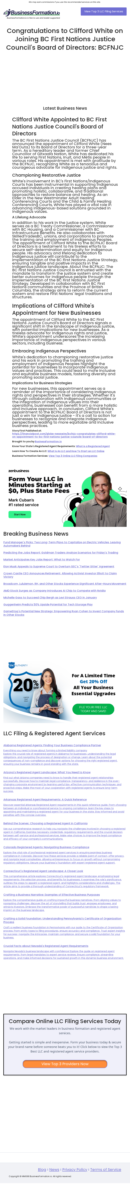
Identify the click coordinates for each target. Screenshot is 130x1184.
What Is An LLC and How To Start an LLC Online (76, 451)
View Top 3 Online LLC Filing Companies (73, 455)
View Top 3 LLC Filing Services (103, 11)
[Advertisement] (65, 77)
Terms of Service (105, 1169)
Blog (42, 1169)
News (54, 1169)
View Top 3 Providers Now (65, 1064)
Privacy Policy (74, 1169)
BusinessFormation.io (48, 441)
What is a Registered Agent (93, 446)
